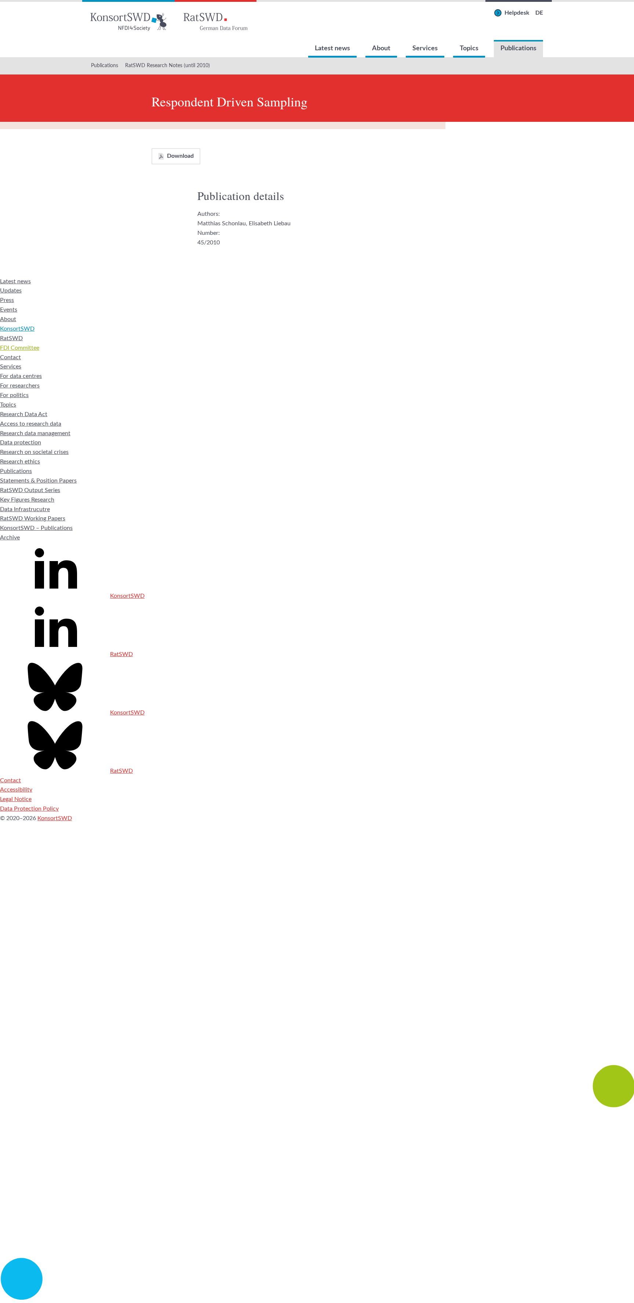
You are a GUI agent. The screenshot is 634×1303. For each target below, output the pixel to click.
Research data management (35, 433)
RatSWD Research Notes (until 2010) (167, 65)
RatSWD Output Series (30, 490)
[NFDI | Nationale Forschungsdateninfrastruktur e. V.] (317, 1298)
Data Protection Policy (29, 809)
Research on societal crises (34, 452)
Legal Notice (16, 799)
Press (7, 300)
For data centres (21, 376)
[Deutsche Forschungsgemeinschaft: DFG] (317, 996)
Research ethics (20, 462)
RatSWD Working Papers (32, 518)
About (381, 48)
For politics (14, 395)
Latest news (332, 48)
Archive (10, 538)
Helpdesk (516, 13)
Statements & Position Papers (38, 481)
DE (539, 13)
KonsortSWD (17, 329)
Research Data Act (23, 414)
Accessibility (16, 790)
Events (8, 310)
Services (425, 48)
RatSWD (11, 338)
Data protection (20, 442)
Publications (518, 48)
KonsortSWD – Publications (36, 528)
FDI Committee (19, 348)
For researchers (20, 386)
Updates (11, 291)
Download (180, 156)
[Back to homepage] (128, 20)
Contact (10, 357)
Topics (469, 48)
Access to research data (30, 424)
